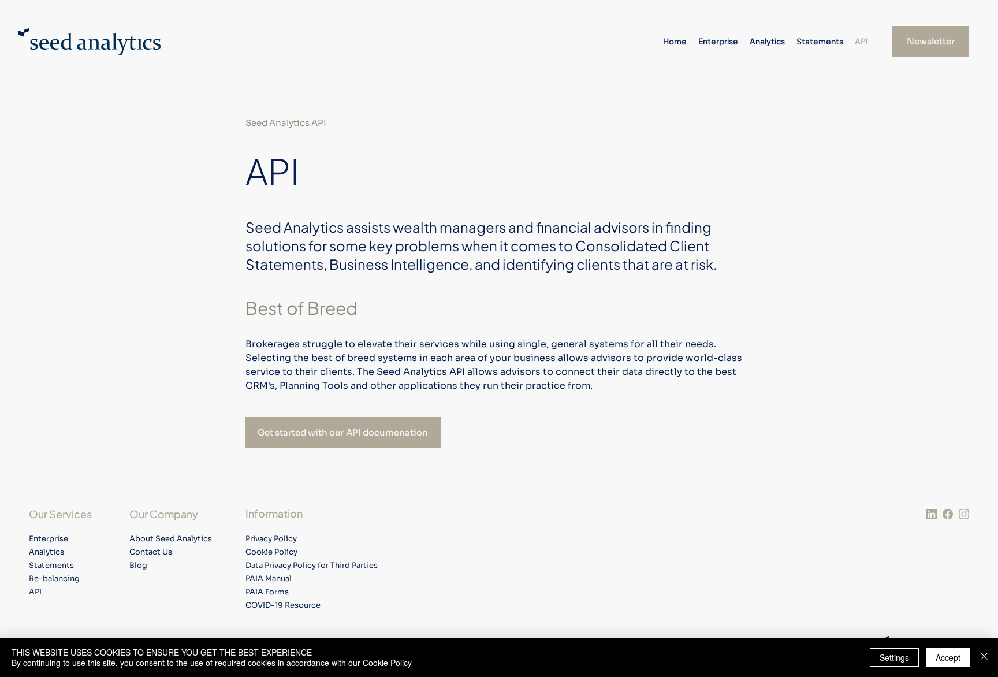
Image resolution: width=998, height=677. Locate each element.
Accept (948, 657)
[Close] (984, 657)
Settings (894, 657)
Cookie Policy (387, 662)
